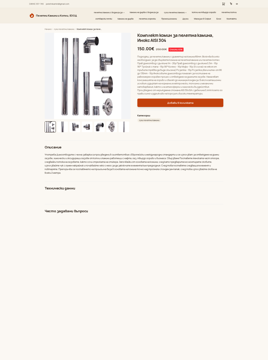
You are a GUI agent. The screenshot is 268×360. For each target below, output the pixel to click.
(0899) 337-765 (36, 4)
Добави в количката (180, 102)
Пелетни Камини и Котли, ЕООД (56, 15)
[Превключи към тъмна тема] (231, 3)
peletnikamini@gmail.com (57, 4)
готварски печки (103, 18)
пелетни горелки (147, 18)
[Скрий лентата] (237, 4)
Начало (48, 29)
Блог (218, 18)
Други (185, 18)
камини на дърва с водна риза (144, 12)
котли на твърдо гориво (204, 12)
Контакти (232, 18)
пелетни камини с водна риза (108, 12)
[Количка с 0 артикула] (223, 4)
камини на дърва (125, 18)
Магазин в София (202, 18)
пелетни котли (229, 12)
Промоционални (169, 18)
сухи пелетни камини (174, 12)
